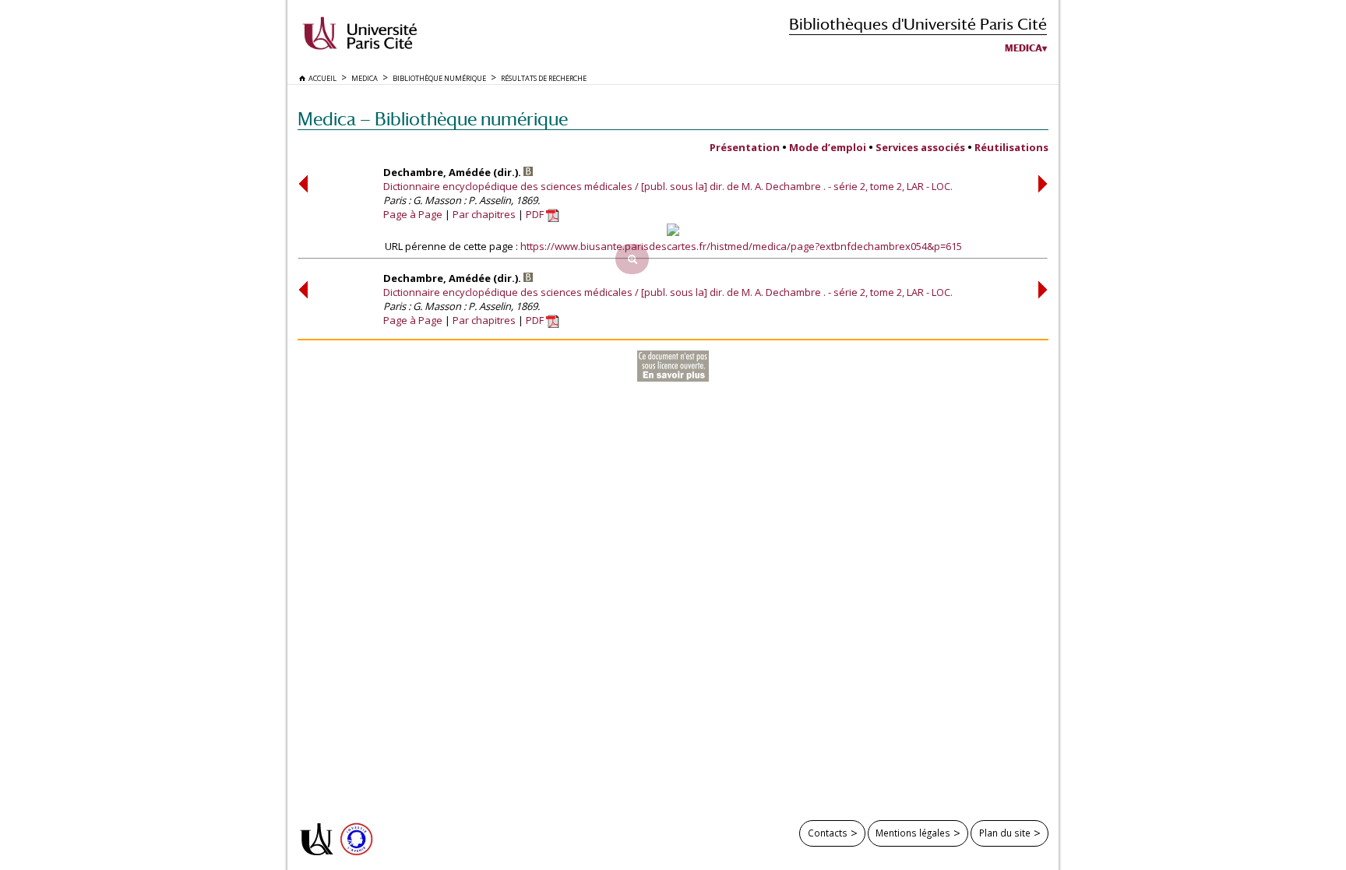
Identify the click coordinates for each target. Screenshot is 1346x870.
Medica (1023, 48)
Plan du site (1005, 832)
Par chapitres (484, 214)
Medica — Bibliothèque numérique (433, 118)
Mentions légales (913, 832)
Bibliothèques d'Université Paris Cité (918, 24)
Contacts (827, 832)
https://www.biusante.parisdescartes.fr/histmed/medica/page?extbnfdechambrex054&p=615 (741, 246)
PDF (536, 214)
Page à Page (412, 214)
